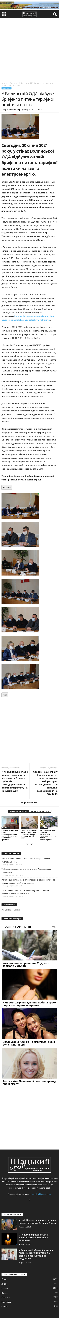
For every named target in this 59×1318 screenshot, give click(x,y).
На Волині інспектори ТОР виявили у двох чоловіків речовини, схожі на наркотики (25, 892)
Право (4, 1279)
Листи (4, 1284)
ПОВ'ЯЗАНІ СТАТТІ (18, 811)
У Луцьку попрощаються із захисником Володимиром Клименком (26, 871)
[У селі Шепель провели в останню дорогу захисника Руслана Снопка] (9, 1224)
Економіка (6, 1302)
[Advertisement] (29, 49)
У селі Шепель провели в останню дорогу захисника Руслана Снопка (26, 860)
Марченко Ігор (13, 109)
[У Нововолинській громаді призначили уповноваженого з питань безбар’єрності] (48, 822)
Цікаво (5, 1288)
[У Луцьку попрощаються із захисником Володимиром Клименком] (9, 1239)
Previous (7, 487)
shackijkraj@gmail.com (40, 1194)
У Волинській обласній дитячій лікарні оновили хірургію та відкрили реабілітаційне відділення (28, 881)
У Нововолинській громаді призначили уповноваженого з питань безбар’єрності (48, 835)
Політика (6, 88)
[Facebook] (29, 1200)
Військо (5, 1293)
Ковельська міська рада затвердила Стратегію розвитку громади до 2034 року (29, 834)
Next (5, 695)
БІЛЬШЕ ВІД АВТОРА (40, 811)
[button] (54, 14)
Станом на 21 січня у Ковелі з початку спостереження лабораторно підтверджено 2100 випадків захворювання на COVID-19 (45, 782)
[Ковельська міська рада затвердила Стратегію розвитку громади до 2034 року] (29, 822)
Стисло (5, 1306)
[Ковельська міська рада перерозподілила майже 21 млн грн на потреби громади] (10, 822)
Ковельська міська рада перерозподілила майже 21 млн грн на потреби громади (10, 835)
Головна (4, 83)
